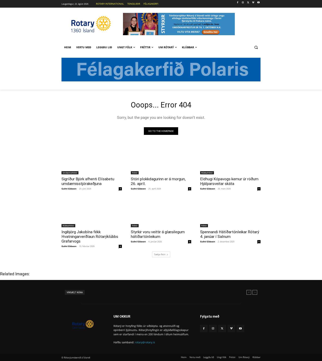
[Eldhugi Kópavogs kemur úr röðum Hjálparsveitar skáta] (230, 159)
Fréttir (135, 172)
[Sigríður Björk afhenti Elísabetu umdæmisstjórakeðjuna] (91, 159)
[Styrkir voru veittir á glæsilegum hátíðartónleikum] (161, 212)
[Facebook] (238, 3)
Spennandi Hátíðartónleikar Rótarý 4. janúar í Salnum (229, 234)
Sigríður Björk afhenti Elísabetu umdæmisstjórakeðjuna (87, 181)
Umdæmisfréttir (70, 172)
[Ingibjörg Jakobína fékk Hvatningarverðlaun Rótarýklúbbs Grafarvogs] (91, 212)
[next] (254, 292)
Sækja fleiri (159, 254)
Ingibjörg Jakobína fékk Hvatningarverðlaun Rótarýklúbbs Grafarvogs (89, 236)
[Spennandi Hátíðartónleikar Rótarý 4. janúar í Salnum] (230, 212)
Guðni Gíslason (68, 188)
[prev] (249, 292)
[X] (248, 3)
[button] (256, 47)
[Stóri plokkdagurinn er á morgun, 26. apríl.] (161, 159)
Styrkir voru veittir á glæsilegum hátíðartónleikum (158, 234)
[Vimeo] (253, 3)
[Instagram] (243, 3)
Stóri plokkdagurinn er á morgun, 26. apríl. (112, 292)
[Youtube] (258, 3)
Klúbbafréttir (207, 172)
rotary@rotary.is (145, 342)
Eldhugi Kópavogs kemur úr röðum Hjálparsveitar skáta (229, 181)
